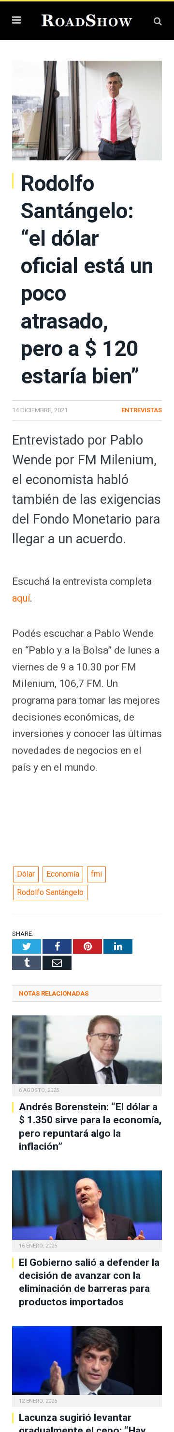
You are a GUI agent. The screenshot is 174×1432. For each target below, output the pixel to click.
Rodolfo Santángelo (50, 892)
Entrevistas (141, 410)
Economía (62, 874)
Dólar (26, 874)
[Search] (158, 21)
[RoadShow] (87, 19)
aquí (21, 598)
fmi (96, 874)
